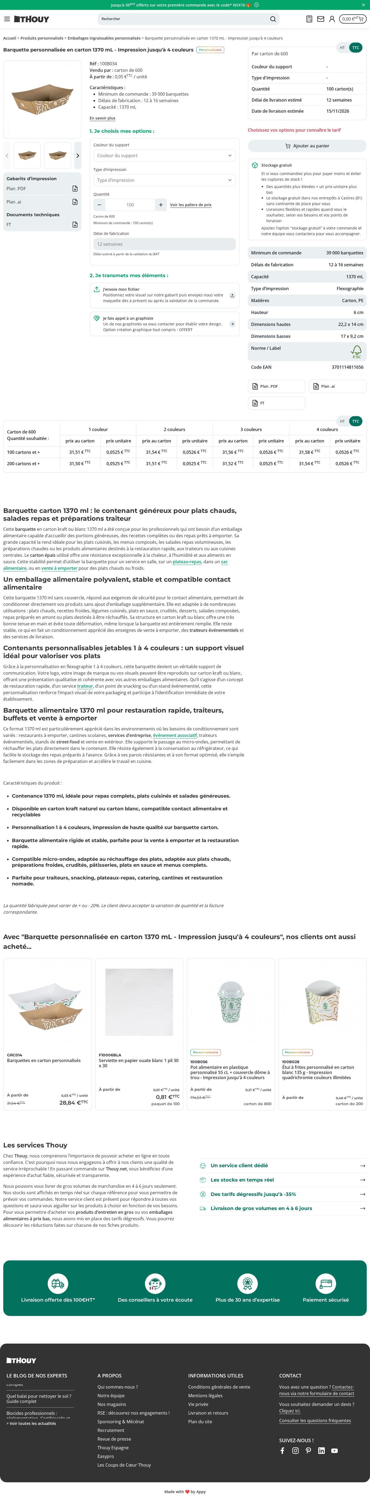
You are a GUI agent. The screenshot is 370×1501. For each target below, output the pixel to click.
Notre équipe (111, 1396)
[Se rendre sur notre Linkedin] (321, 1450)
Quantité (101, 194)
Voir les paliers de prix (191, 204)
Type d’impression (109, 169)
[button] (7, 19)
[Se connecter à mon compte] (332, 19)
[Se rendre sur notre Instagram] (295, 1450)
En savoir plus (102, 118)
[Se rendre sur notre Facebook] (282, 1450)
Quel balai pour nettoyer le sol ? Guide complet (39, 1414)
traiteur (85, 686)
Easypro (106, 1456)
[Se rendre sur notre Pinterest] (308, 1450)
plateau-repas (187, 562)
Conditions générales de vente (219, 1387)
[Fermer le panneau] (363, 4)
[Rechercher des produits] (273, 19)
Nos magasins (112, 1404)
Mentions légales (205, 1396)
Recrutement (111, 1430)
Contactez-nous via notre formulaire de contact (316, 1390)
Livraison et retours (208, 1413)
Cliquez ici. (290, 1411)
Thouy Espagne (113, 1448)
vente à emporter (59, 568)
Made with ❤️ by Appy (185, 1491)
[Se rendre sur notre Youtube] (334, 1450)
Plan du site (200, 1422)
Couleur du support (111, 144)
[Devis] (309, 19)
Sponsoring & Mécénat (121, 1422)
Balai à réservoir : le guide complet (33, 1397)
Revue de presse (114, 1439)
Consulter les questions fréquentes (315, 1421)
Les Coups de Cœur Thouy (124, 1465)
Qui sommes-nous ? (118, 1387)
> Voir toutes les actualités (31, 1423)
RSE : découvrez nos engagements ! (134, 1413)
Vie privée (198, 1404)
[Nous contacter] (320, 19)
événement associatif (175, 735)
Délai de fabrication (111, 233)
